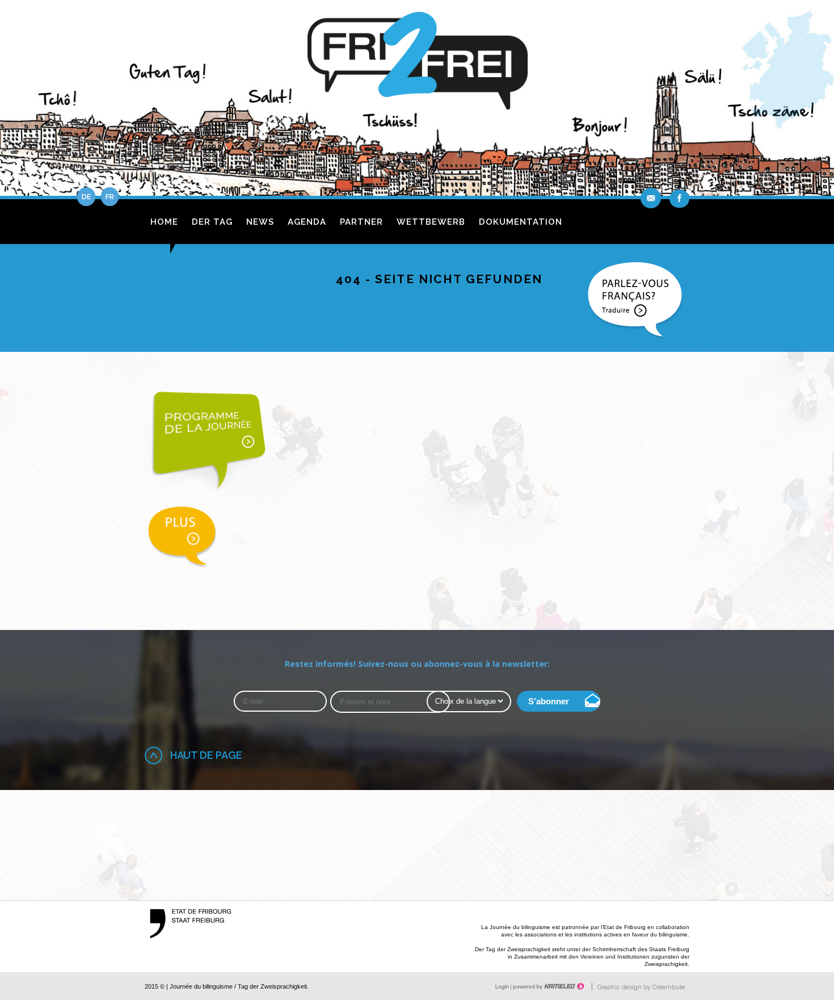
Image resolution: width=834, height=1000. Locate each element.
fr (110, 196)
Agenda (307, 222)
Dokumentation (520, 222)
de (86, 196)
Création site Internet (547, 986)
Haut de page (206, 755)
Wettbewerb (431, 222)
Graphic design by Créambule (641, 987)
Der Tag (212, 222)
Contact (651, 198)
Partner (361, 222)
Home (164, 222)
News (260, 222)
